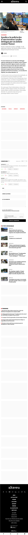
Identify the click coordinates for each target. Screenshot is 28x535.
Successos (4, 35)
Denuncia (15, 169)
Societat (10, 269)
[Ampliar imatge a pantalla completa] (25, 15)
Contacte (14, 514)
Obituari (14, 510)
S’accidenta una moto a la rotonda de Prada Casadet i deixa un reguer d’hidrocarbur (17, 281)
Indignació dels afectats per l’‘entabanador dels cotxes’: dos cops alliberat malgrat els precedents (14, 314)
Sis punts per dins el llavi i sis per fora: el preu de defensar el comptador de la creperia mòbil (12, 311)
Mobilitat (11, 228)
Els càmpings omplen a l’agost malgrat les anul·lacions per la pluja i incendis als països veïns (16, 272)
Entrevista (11, 243)
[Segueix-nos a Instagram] (12, 492)
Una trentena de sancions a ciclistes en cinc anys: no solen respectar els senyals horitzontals (17, 231)
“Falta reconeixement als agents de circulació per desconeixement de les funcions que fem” (17, 246)
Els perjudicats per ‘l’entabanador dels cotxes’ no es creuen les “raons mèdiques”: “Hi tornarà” (17, 254)
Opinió (14, 499)
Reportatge (11, 236)
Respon (10, 169)
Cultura (14, 501)
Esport (14, 503)
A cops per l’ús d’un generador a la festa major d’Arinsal (14, 317)
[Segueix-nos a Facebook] (3, 492)
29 (3, 175)
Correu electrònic (6, 193)
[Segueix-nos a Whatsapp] (18, 492)
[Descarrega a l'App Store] (14, 531)
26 (3, 184)
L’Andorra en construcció (15, 238)
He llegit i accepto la (10, 210)
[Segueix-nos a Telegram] (21, 492)
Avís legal (14, 522)
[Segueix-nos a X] (6, 492)
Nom (3, 188)
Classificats (14, 508)
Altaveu (5, 53)
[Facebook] (3, 534)
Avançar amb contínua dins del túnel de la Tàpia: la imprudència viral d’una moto (13, 320)
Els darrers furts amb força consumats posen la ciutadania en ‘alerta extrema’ (12, 324)
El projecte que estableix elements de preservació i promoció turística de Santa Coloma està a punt (17, 263)
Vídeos (14, 505)
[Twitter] (10, 534)
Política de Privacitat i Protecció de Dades (10, 210)
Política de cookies (14, 520)
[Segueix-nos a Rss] (25, 492)
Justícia (10, 251)
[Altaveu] (15, 2)
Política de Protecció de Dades (14, 518)
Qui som (14, 512)
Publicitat (14, 516)
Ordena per (18, 161)
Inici (14, 495)
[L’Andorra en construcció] (4, 238)
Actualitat (14, 497)
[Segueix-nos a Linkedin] (15, 492)
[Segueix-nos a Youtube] (9, 492)
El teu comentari (6, 199)
